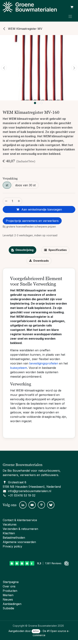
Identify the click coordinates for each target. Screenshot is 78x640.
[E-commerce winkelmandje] (71, 7)
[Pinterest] (41, 505)
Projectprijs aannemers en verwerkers (32, 221)
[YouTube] (32, 505)
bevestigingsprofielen (43, 363)
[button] (4, 68)
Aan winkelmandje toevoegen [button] (41, 209)
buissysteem (18, 368)
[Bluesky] (50, 505)
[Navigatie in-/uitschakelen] (70, 16)
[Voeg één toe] (19, 201)
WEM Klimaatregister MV (24, 28)
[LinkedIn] (22, 505)
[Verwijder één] (6, 201)
